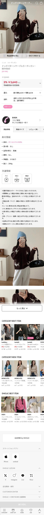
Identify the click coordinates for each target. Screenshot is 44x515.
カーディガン (12, 63)
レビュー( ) (33, 129)
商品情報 (7, 129)
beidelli (17, 342)
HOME (22, 512)
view (39, 120)
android (15, 462)
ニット (4, 63)
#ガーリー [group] (8, 107)
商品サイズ (20, 129)
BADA (3, 414)
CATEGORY (4, 512)
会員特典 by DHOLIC (22, 438)
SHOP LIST (13, 512)
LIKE (31, 512)
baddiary (4, 342)
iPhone (6, 462)
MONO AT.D (5, 378)
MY (39, 512)
